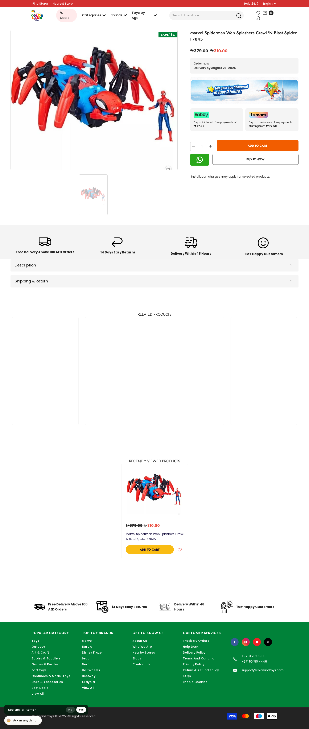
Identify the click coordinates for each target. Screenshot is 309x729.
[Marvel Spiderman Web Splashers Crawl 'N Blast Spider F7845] (155, 491)
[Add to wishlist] (180, 549)
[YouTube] (257, 642)
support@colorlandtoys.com (263, 670)
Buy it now (255, 159)
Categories (91, 15)
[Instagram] (246, 642)
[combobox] (206, 15)
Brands (117, 15)
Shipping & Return (31, 281)
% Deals (64, 15)
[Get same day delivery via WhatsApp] (244, 90)
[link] (45, 247)
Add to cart (257, 146)
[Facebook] (235, 642)
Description (25, 265)
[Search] (239, 15)
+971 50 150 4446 (254, 661)
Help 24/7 (251, 3)
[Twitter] (268, 642)
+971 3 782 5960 (253, 656)
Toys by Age (138, 15)
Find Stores (41, 3)
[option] (94, 100)
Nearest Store (63, 3)
